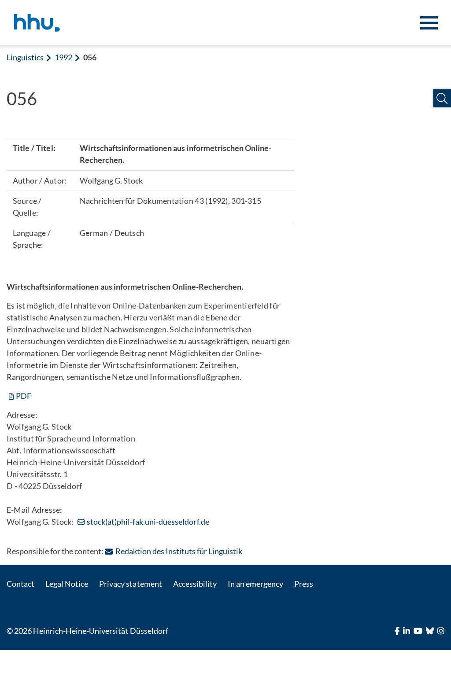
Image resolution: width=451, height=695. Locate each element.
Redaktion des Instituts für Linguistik (178, 551)
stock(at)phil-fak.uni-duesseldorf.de (148, 521)
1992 (63, 57)
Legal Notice (66, 583)
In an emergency (255, 583)
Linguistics (25, 57)
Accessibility (195, 583)
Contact (20, 583)
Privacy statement (130, 583)
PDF (23, 396)
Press (303, 583)
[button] (442, 98)
